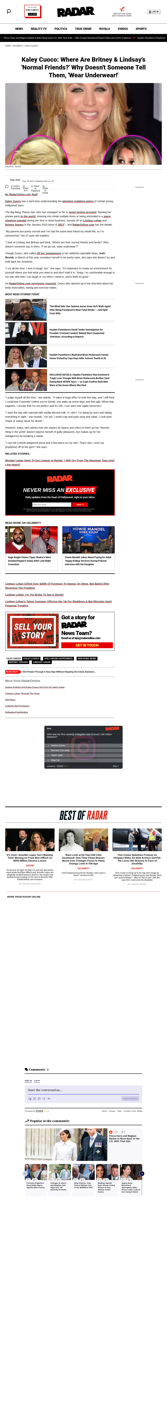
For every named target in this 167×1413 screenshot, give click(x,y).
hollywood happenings (58, 658)
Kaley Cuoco (31, 46)
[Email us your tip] (32, 17)
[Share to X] (25, 186)
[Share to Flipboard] (35, 186)
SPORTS (141, 28)
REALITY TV (39, 28)
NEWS (19, 28)
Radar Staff (15, 180)
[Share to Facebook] (15, 186)
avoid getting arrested (82, 212)
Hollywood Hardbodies (16, 712)
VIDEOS (123, 28)
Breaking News (87, 658)
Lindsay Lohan (41, 662)
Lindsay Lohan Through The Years (22, 693)
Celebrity (18, 46)
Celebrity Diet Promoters (17, 706)
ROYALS (104, 28)
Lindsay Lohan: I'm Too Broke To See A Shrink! (34, 594)
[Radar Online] (76, 11)
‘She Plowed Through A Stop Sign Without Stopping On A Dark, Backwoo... (59, 672)
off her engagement (49, 253)
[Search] (9, 13)
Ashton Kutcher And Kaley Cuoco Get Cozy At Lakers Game (35, 687)
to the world (27, 216)
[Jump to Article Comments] (6, 186)
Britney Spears (18, 662)
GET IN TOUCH (87, 645)
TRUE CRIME (83, 28)
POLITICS (61, 28)
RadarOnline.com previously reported (32, 283)
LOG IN (155, 12)
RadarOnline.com (83, 224)
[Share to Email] (45, 186)
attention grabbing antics (78, 201)
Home (8, 46)
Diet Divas (10, 700)
